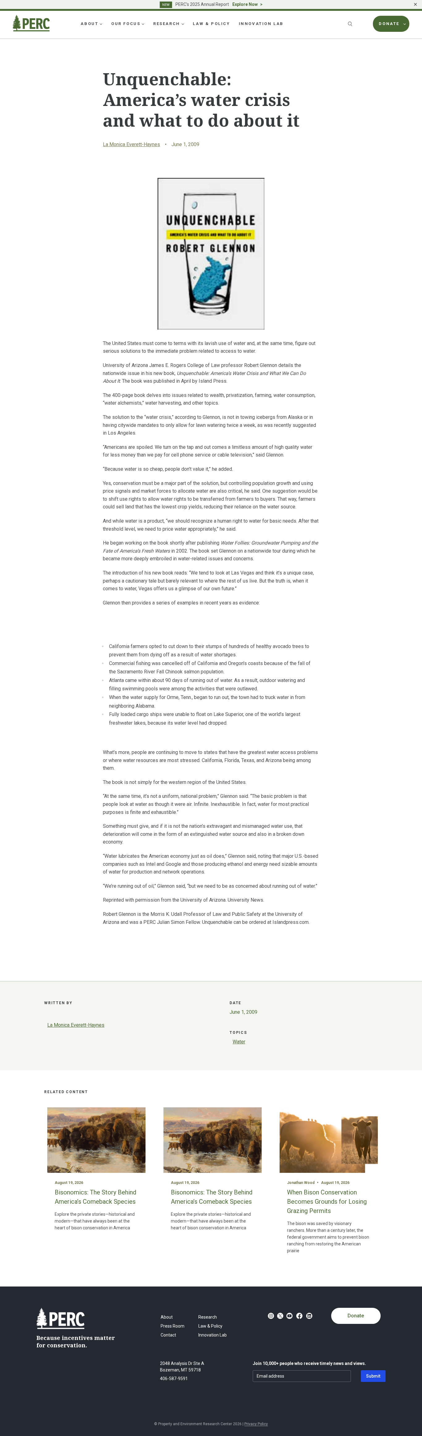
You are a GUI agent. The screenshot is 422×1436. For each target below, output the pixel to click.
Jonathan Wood (300, 1183)
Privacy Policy (256, 1424)
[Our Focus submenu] (143, 23)
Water (239, 1042)
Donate (356, 1316)
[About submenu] (101, 23)
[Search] (350, 23)
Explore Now (245, 4)
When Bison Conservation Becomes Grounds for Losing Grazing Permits (327, 1202)
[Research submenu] (182, 23)
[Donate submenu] (404, 23)
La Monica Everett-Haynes (131, 144)
